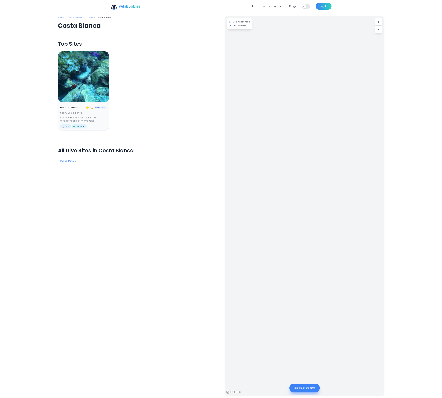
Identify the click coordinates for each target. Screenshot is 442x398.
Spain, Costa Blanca (71, 112)
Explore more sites (304, 388)
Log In (323, 6)
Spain (90, 17)
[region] (304, 205)
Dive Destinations (273, 6)
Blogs (292, 6)
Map (253, 6)
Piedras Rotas (69, 107)
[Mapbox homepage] (233, 392)
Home (61, 17)
